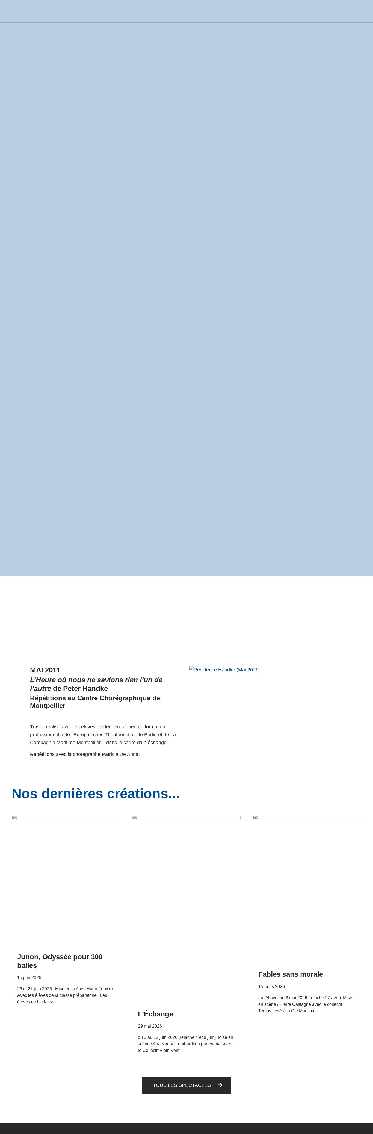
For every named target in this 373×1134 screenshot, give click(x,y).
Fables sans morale (290, 974)
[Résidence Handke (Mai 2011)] (266, 669)
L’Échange (155, 1014)
